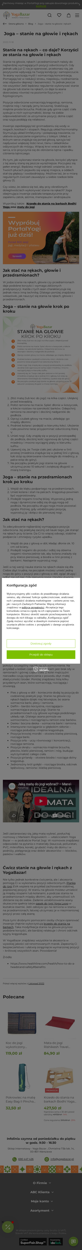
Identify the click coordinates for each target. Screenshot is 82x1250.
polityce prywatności (33, 607)
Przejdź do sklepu (41, 654)
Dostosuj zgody (41, 643)
